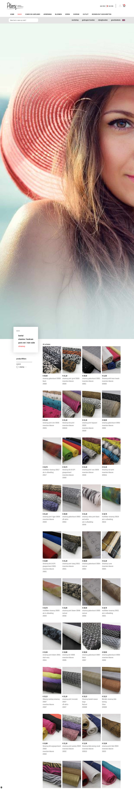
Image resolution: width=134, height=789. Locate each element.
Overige (76, 14)
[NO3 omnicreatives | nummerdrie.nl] (2, 787)
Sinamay (21, 346)
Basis (20, 14)
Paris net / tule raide (26, 342)
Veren (67, 14)
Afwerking (48, 14)
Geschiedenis (115, 20)
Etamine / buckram (25, 339)
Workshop (75, 20)
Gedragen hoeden (88, 20)
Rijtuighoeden (103, 20)
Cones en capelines (32, 14)
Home (12, 14)
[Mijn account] (119, 6)
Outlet (85, 14)
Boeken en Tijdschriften (101, 14)
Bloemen (58, 14)
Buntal (20, 335)
